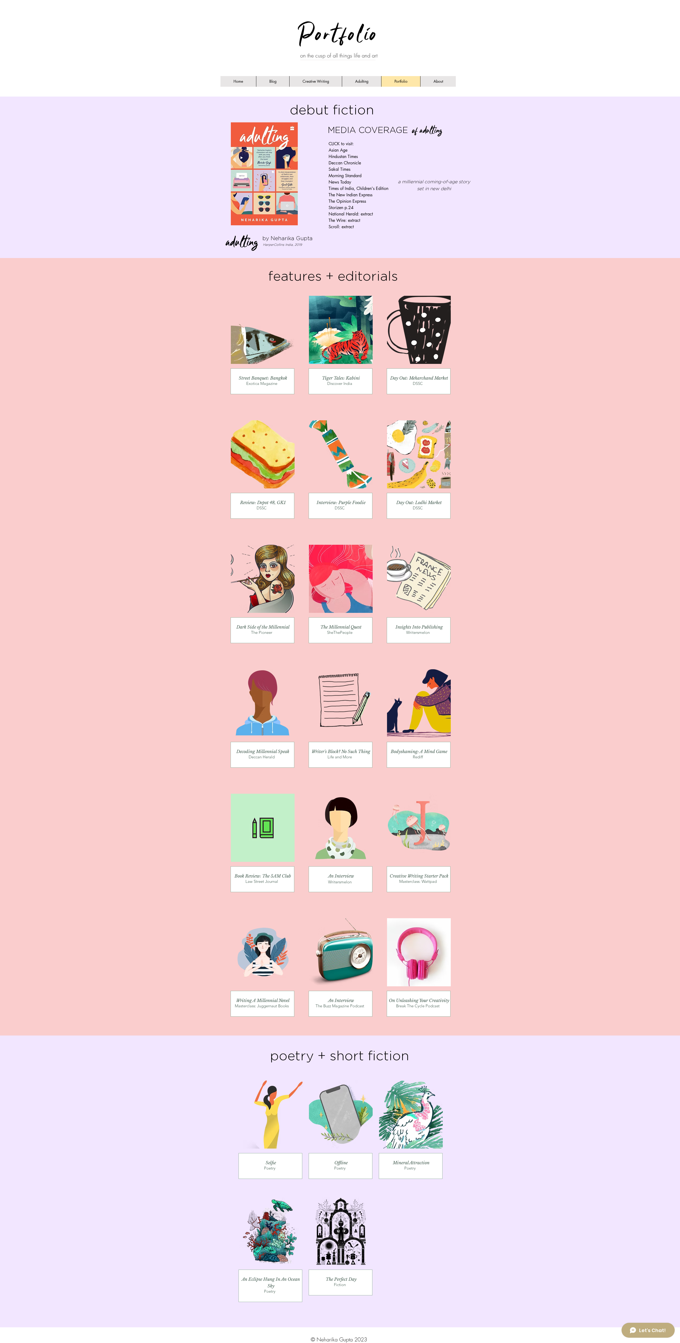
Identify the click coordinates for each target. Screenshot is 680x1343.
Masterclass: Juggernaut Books (262, 1005)
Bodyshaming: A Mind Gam (418, 751)
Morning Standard (345, 175)
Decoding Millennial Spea (261, 751)
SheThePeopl (338, 632)
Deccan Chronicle (345, 163)
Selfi (270, 1162)
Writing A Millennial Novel (263, 1000)
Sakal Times (339, 169)
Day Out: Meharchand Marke (418, 378)
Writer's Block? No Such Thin (340, 751)
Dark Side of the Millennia (262, 627)
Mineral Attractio (410, 1162)
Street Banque (252, 378)
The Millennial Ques (340, 627)
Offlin (340, 1162)
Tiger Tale (332, 378)
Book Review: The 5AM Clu (262, 876)
